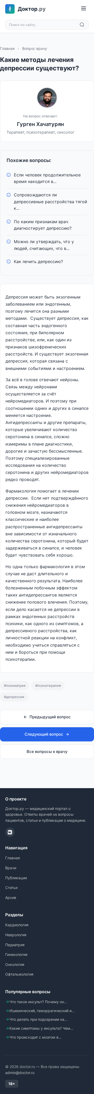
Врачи (10, 868)
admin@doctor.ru (19, 1072)
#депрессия (14, 697)
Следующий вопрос (44, 734)
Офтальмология (19, 974)
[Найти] (82, 24)
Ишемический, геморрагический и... (42, 1010)
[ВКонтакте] (10, 832)
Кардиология (16, 925)
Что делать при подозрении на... (38, 1019)
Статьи (11, 887)
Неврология (15, 935)
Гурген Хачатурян (40, 124)
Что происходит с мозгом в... (35, 1037)
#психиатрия (14, 685)
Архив (10, 897)
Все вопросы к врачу (47, 751)
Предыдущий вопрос (50, 716)
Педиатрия (15, 945)
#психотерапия (48, 685)
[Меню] (83, 8)
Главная (7, 48)
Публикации (16, 878)
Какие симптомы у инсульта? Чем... (41, 1028)
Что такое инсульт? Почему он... (38, 1001)
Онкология (14, 964)
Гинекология (16, 954)
